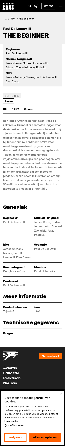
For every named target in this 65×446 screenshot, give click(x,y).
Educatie (11, 372)
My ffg (48, 6)
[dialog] (32, 418)
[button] (32, 425)
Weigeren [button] (15, 437)
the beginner (26, 18)
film (13, 18)
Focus (9, 101)
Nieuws (10, 382)
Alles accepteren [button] (44, 437)
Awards (10, 367)
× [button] (61, 394)
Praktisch (12, 377)
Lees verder (11, 421)
